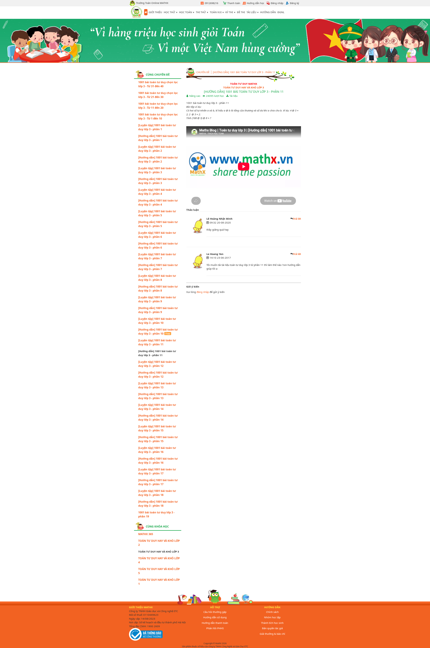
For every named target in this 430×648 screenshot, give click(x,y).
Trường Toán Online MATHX (151, 3)
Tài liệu (251, 12)
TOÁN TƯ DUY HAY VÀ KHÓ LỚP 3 (243, 87)
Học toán (185, 12)
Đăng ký (294, 3)
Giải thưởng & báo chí (272, 633)
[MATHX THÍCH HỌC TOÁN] (136, 12)
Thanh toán (233, 3)
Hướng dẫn (268, 12)
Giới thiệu (155, 12)
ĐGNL (280, 12)
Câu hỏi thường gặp (214, 612)
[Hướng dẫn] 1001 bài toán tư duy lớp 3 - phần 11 (244, 72)
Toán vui (216, 12)
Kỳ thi (229, 12)
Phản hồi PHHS (215, 628)
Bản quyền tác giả (272, 628)
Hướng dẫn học (255, 3)
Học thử (169, 12)
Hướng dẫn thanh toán (215, 622)
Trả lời (297, 218)
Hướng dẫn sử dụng (215, 617)
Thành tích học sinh (272, 622)
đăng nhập (203, 292)
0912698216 (211, 3)
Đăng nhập (277, 3)
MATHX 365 (145, 534)
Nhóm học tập (272, 617)
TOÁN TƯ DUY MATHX (243, 83)
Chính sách (272, 612)
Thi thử (201, 12)
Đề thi (241, 12)
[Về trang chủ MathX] (145, 12)
